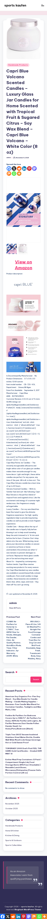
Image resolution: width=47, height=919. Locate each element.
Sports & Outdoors (13, 840)
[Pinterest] (29, 168)
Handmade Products (18, 65)
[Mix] (9, 173)
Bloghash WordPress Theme (27, 909)
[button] (15, 608)
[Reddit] (19, 168)
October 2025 (11, 808)
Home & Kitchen (12, 830)
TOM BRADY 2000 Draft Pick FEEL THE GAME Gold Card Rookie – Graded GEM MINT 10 (23, 751)
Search (9, 672)
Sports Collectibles (13, 845)
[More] (19, 173)
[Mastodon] (34, 168)
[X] (14, 168)
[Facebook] (9, 168)
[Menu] (42, 5)
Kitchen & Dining (12, 835)
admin (13, 603)
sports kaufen (15, 5)
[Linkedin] (24, 168)
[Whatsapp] (14, 173)
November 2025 (12, 804)
